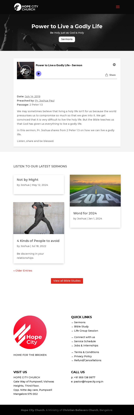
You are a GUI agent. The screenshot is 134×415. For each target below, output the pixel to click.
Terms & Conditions (86, 352)
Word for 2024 (85, 213)
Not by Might (27, 180)
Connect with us (84, 337)
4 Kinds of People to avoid (38, 241)
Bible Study (81, 326)
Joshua (25, 185)
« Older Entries (22, 270)
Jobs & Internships (86, 345)
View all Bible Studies (67, 280)
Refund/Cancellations (87, 360)
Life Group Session (86, 330)
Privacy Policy (83, 356)
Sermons (67, 39)
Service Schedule (85, 341)
